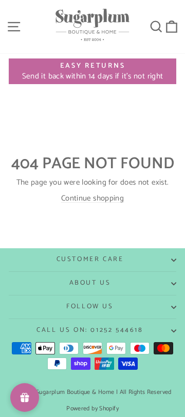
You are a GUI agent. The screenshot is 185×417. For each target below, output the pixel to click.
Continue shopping (92, 198)
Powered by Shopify (92, 408)
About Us (90, 282)
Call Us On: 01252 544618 (89, 330)
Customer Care (90, 259)
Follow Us (89, 306)
